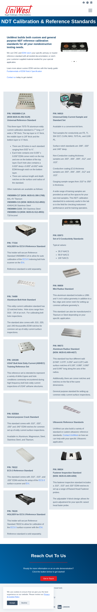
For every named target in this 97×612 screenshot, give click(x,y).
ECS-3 (42, 480)
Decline (24, 603)
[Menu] (90, 10)
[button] (71, 61)
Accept (12, 603)
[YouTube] (87, 3)
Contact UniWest (70, 435)
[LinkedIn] (91, 3)
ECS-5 (25, 259)
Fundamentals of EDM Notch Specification (24, 71)
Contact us (11, 77)
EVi (22, 263)
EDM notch (26, 53)
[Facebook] (84, 3)
